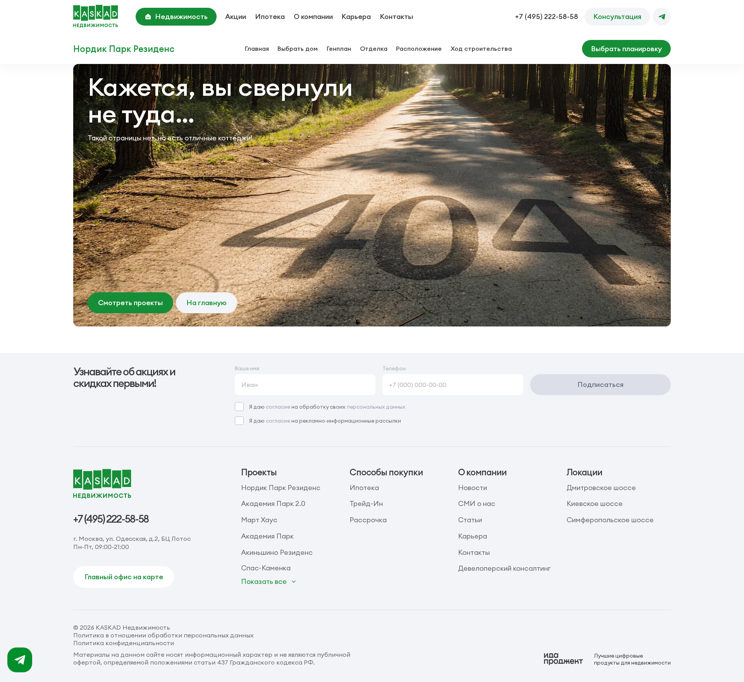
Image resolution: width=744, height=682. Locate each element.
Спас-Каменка (266, 567)
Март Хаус (259, 519)
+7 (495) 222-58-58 (546, 16)
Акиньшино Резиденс (277, 552)
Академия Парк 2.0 (273, 503)
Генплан (339, 48)
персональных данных (376, 406)
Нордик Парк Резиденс (123, 49)
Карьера (356, 16)
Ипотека (270, 16)
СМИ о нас (476, 503)
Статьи (470, 519)
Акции (235, 16)
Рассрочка (368, 519)
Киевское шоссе (595, 503)
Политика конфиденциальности (123, 643)
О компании (313, 16)
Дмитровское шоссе (601, 487)
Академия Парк (267, 536)
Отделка (374, 48)
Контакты (396, 16)
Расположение (419, 48)
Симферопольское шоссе (610, 519)
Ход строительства (481, 48)
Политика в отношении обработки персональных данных (163, 635)
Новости (472, 487)
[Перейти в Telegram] (661, 16)
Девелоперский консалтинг (504, 568)
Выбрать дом (297, 48)
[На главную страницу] (95, 16)
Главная (257, 48)
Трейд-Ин (366, 503)
